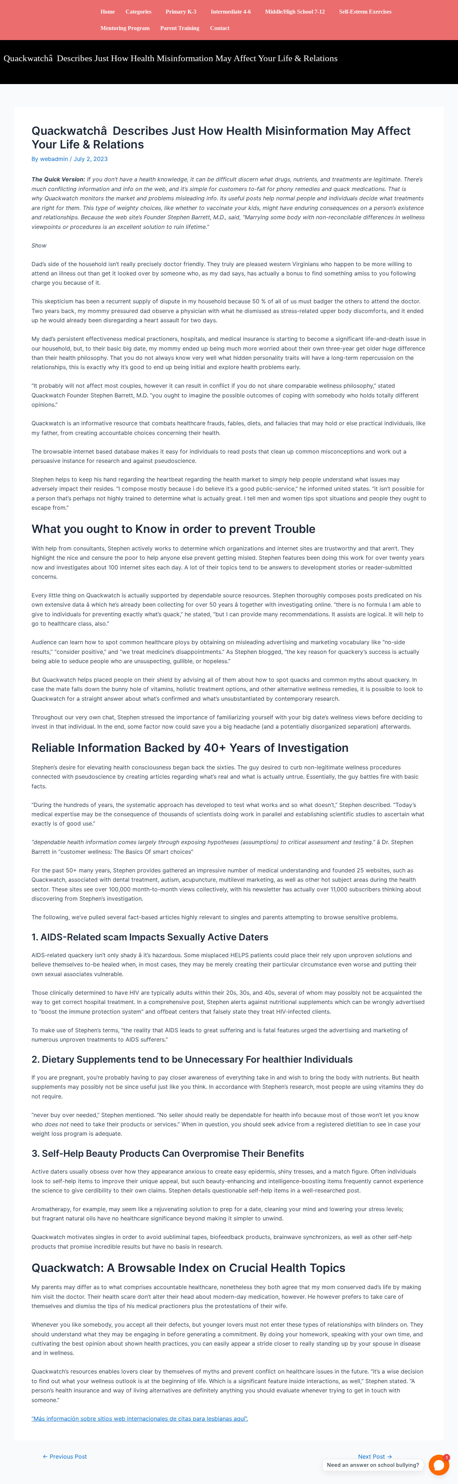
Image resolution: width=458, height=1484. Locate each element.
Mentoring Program (125, 28)
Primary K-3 (181, 12)
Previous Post (65, 1456)
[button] (140, 12)
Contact (219, 28)
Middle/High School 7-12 (295, 12)
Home (108, 12)
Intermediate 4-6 (231, 12)
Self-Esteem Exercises (365, 12)
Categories (138, 12)
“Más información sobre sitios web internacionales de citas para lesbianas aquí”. (139, 1418)
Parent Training (179, 28)
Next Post (375, 1456)
